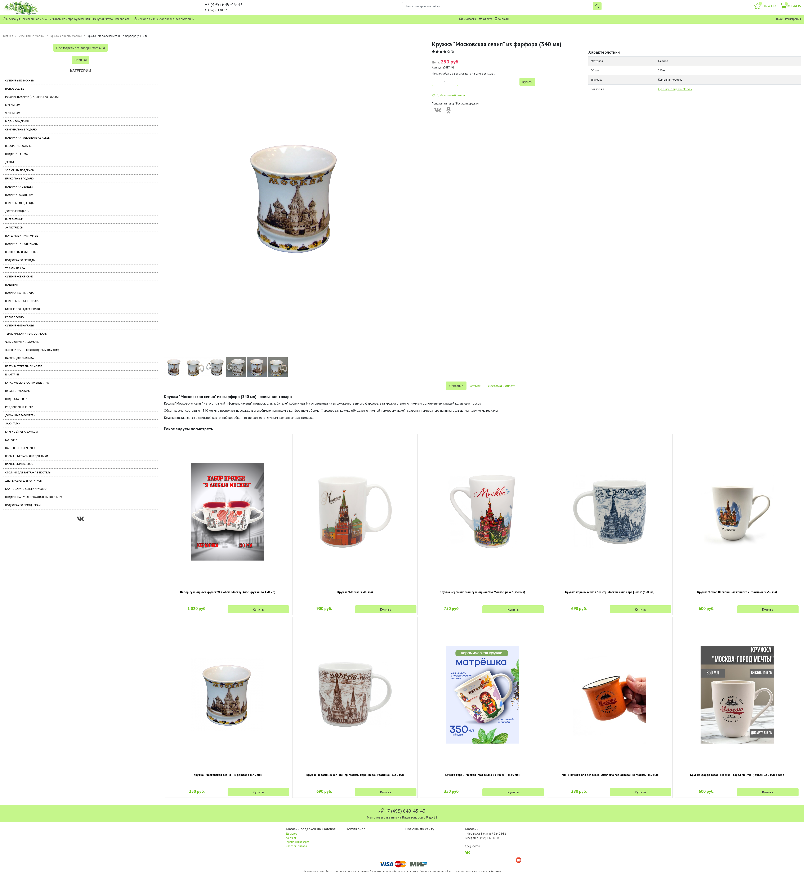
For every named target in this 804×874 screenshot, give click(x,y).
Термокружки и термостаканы (26, 333)
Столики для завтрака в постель (27, 472)
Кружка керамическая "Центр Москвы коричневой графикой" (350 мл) (355, 775)
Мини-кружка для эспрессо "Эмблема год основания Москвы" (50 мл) (610, 775)
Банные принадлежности (22, 309)
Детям (9, 162)
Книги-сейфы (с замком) (22, 431)
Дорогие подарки (17, 211)
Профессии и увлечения (21, 252)
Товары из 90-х (15, 268)
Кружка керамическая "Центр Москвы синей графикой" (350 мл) (610, 592)
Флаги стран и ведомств (22, 341)
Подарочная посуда (19, 292)
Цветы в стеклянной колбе (23, 366)
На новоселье (14, 88)
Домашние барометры (20, 415)
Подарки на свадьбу (19, 186)
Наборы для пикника (19, 358)
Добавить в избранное (450, 95)
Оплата (487, 19)
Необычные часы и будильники (26, 456)
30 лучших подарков (19, 170)
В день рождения (17, 121)
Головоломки (14, 317)
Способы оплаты (296, 846)
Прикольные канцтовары (22, 301)
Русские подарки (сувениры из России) (32, 96)
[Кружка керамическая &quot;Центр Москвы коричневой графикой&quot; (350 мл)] (355, 694)
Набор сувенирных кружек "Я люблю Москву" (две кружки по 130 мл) (227, 592)
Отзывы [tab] (475, 386)
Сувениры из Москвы (32, 36)
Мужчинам (12, 105)
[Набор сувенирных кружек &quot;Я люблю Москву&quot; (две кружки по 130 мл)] (227, 512)
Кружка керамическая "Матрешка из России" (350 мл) (482, 775)
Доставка (470, 19)
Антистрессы (14, 227)
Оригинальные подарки (21, 129)
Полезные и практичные (21, 235)
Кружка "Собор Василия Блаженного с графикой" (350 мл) (737, 592)
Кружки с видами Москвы (66, 36)
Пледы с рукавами (18, 390)
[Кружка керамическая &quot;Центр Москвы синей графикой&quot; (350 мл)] (609, 511)
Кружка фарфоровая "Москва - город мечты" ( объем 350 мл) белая (737, 775)
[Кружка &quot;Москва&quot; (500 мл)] (355, 511)
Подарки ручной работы (21, 243)
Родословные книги (19, 407)
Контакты (503, 19)
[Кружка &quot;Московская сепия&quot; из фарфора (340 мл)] (227, 694)
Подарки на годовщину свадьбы (27, 137)
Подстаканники (16, 399)
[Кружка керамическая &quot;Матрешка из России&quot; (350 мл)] (482, 695)
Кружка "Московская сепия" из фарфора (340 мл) (227, 775)
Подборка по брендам (20, 260)
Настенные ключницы (20, 448)
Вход (779, 19)
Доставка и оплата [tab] (501, 386)
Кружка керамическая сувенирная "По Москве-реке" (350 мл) (482, 592)
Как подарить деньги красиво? (26, 488)
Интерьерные (14, 219)
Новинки (80, 60)
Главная (8, 36)
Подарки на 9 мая (17, 154)
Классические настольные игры (27, 382)
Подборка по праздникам (23, 505)
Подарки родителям (19, 194)
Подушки (11, 284)
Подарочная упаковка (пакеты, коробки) (33, 497)
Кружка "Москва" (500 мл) (355, 592)
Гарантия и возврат (297, 842)
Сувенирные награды (19, 325)
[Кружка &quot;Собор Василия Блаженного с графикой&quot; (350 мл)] (737, 511)
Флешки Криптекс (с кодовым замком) (32, 350)
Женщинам (12, 113)
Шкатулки (12, 374)
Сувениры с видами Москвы (675, 89)
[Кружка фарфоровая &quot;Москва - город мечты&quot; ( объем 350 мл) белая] (737, 695)
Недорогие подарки (18, 145)
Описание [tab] (456, 386)
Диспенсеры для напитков (23, 480)
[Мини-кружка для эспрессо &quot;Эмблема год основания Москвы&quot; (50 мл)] (609, 695)
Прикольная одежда (19, 203)
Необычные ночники (19, 464)
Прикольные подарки (20, 178)
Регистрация (793, 19)
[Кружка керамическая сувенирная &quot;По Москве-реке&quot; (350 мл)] (482, 512)
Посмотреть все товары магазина (80, 48)
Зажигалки (12, 423)
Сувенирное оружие (19, 276)
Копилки (11, 439)
